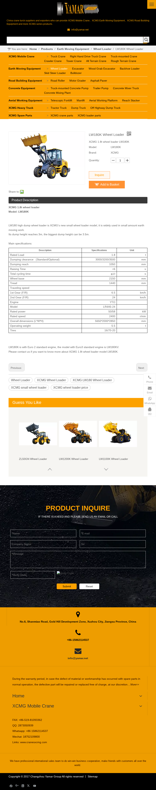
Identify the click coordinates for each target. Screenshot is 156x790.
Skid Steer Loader (55, 72)
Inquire (99, 175)
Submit (67, 586)
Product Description (25, 200)
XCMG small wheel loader (28, 387)
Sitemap (93, 776)
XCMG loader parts (89, 115)
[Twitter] (28, 785)
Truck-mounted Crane (124, 56)
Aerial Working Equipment (25, 100)
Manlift (81, 100)
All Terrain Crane (96, 60)
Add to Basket (109, 184)
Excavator (78, 68)
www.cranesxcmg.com (33, 742)
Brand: (93, 152)
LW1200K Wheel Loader (73, 458)
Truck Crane (58, 56)
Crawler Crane (53, 60)
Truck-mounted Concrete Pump (69, 88)
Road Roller (58, 80)
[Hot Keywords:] (146, 40)
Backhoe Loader (130, 68)
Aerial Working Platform (103, 100)
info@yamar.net (78, 658)
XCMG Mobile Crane (21, 56)
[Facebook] (11, 785)
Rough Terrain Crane (123, 60)
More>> (135, 684)
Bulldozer (76, 72)
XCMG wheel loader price (70, 387)
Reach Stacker (131, 100)
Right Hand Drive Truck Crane (88, 56)
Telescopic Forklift (61, 100)
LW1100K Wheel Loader (113, 458)
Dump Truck (78, 107)
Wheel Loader (59, 68)
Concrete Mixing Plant (57, 92)
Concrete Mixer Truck (126, 88)
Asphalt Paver (98, 80)
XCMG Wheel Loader (51, 380)
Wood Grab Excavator (102, 68)
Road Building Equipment (25, 80)
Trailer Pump (100, 88)
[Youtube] (34, 785)
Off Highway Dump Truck (105, 107)
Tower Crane (74, 60)
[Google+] (17, 785)
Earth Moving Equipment (25, 68)
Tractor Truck (59, 107)
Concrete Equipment (22, 88)
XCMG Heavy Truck (21, 107)
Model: (93, 147)
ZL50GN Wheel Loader (33, 458)
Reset (89, 586)
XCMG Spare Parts (20, 115)
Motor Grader (77, 80)
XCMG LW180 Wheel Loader (92, 380)
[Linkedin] (23, 785)
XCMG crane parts (62, 115)
